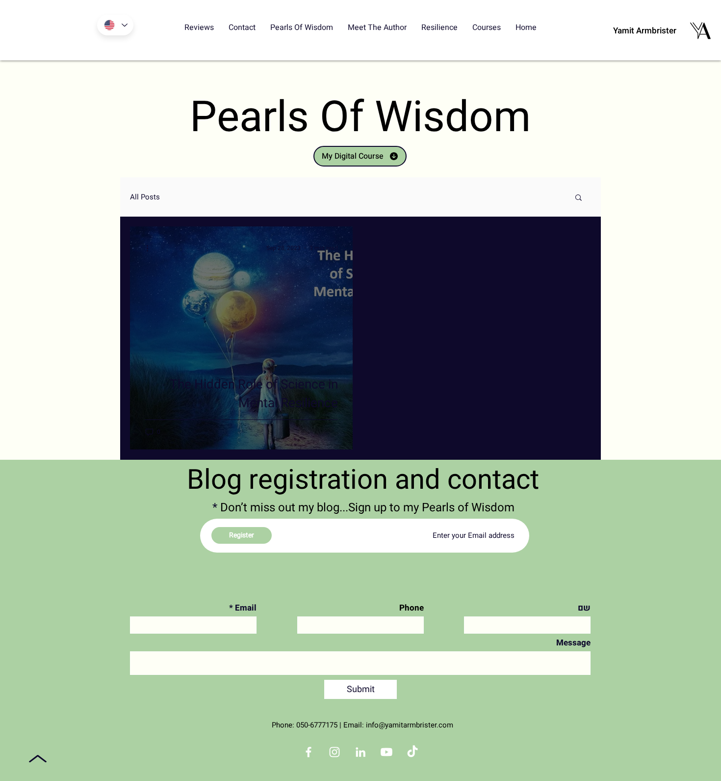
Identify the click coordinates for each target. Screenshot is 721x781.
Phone (411, 608)
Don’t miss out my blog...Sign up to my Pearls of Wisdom (367, 508)
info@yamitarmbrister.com (409, 725)
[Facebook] (308, 752)
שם (584, 608)
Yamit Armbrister (644, 31)
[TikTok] (412, 752)
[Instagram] (334, 752)
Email (246, 608)
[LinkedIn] (360, 752)
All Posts (145, 197)
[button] (578, 198)
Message (573, 643)
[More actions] (150, 248)
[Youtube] (386, 752)
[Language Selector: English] (115, 25)
